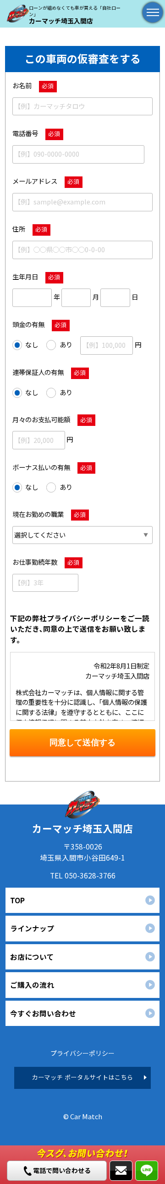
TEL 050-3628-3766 (83, 875)
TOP (17, 900)
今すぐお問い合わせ (43, 1013)
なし (31, 344)
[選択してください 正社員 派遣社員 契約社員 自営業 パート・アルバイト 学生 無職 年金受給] (82, 535)
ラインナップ (32, 928)
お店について (32, 957)
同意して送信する (83, 742)
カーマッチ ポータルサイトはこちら (82, 1077)
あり (66, 344)
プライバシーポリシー (82, 1053)
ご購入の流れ (32, 985)
